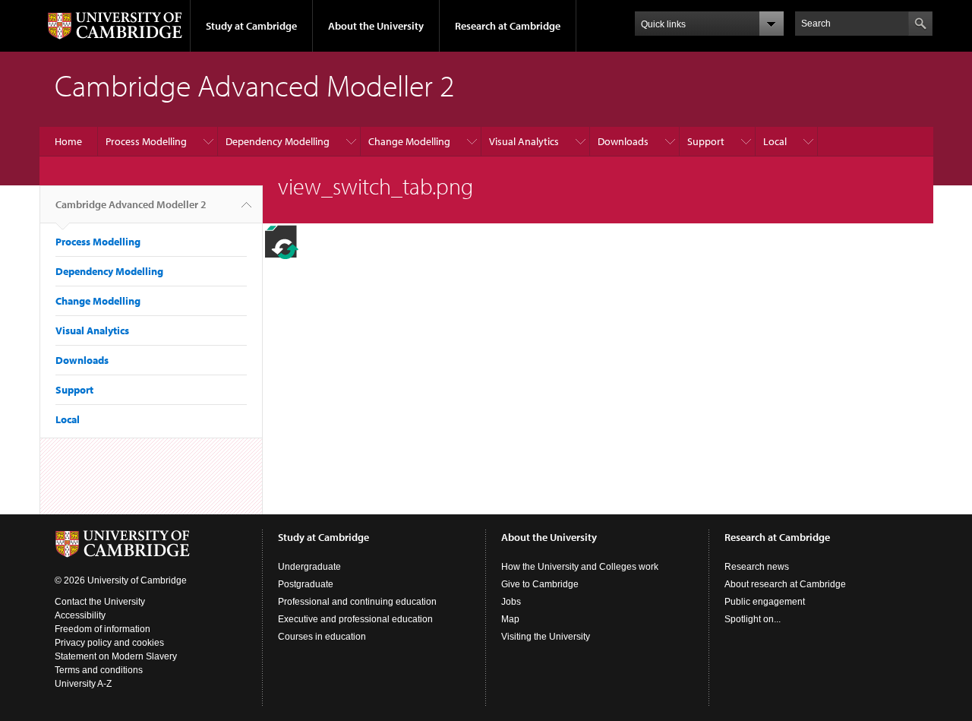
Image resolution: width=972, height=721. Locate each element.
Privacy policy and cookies (109, 642)
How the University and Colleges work (579, 566)
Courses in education (322, 636)
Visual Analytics (524, 141)
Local (775, 141)
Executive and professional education (355, 619)
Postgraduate (305, 584)
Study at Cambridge (251, 26)
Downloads (623, 141)
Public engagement (764, 601)
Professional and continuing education (357, 601)
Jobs (511, 601)
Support (705, 141)
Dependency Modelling (278, 141)
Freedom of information (102, 629)
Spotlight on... (752, 619)
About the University (376, 26)
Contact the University (100, 601)
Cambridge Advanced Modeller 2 (131, 204)
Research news (756, 566)
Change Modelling (409, 141)
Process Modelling (146, 141)
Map (510, 619)
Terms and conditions (99, 670)
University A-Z (83, 683)
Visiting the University (545, 636)
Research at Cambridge (507, 26)
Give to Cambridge (540, 584)
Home (68, 141)
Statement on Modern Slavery (116, 656)
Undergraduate (309, 566)
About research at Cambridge (785, 584)
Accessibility (80, 615)
